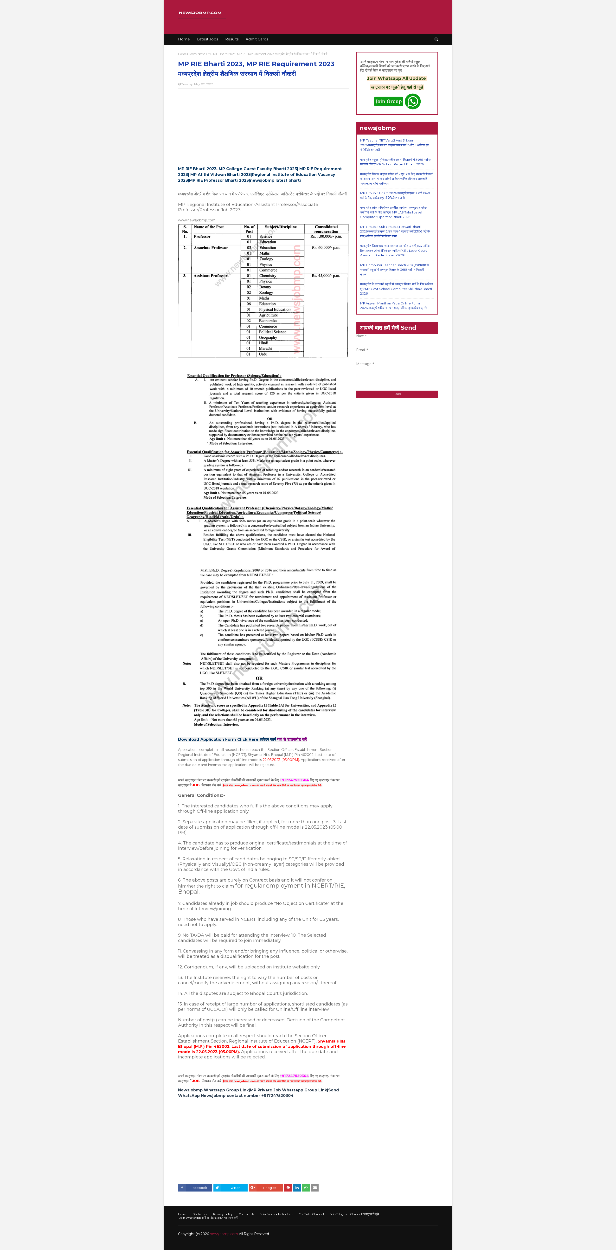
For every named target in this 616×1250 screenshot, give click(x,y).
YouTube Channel (311, 1214)
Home (182, 54)
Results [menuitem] (231, 39)
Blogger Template (250, 1243)
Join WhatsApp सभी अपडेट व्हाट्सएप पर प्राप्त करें (208, 1217)
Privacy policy (223, 1214)
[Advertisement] (263, 127)
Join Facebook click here (276, 1214)
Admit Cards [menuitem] (257, 39)
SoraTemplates (204, 1243)
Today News (197, 54)
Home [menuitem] (184, 39)
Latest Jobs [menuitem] (207, 39)
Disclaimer (199, 1214)
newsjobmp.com (224, 1234)
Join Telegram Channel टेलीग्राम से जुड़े (354, 1214)
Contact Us (246, 1214)
